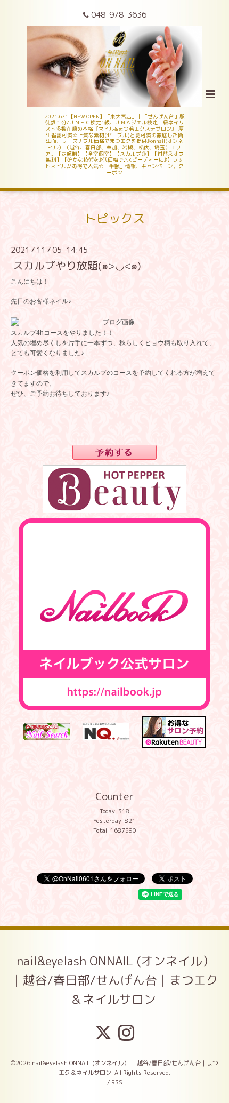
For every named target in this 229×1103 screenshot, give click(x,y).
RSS (116, 1082)
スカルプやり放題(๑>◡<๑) (77, 265)
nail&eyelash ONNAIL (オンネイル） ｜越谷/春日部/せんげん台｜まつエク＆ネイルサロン (114, 979)
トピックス (114, 218)
